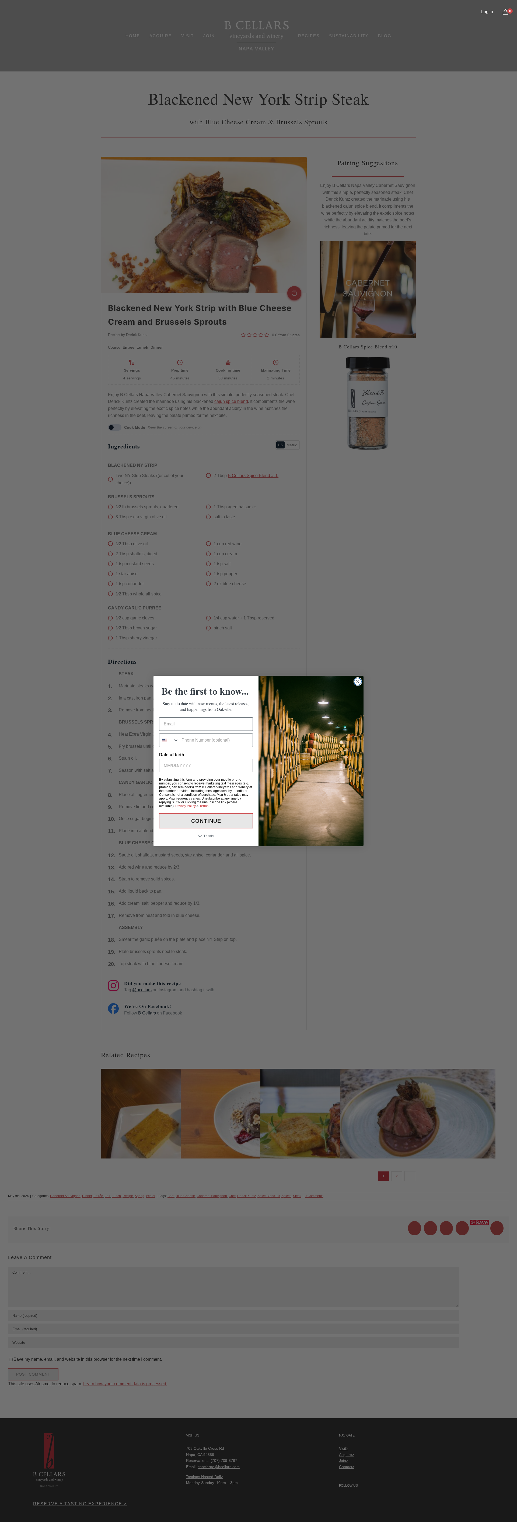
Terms (204, 806)
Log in (487, 11)
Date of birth (171, 754)
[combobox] (169, 740)
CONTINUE (206, 821)
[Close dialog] (357, 681)
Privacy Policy (185, 806)
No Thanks (206, 835)
